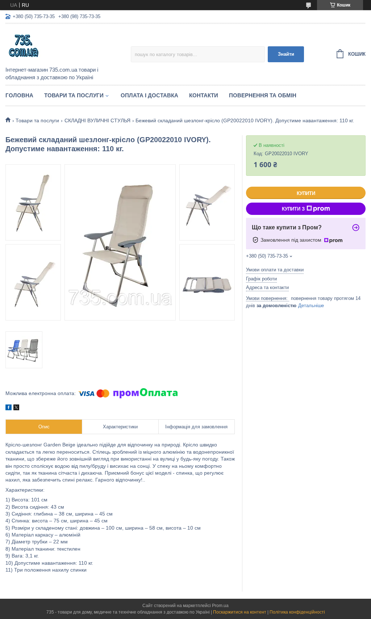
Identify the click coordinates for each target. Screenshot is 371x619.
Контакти (203, 95)
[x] (16, 408)
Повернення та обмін (262, 95)
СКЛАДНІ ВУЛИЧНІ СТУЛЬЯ (97, 120)
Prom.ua (220, 605)
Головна (19, 95)
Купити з (293, 209)
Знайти (286, 54)
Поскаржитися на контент (239, 612)
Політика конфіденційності (297, 612)
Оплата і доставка (149, 95)
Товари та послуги (74, 95)
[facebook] (8, 408)
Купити (306, 193)
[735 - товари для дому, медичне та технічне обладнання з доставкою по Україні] (68, 45)
